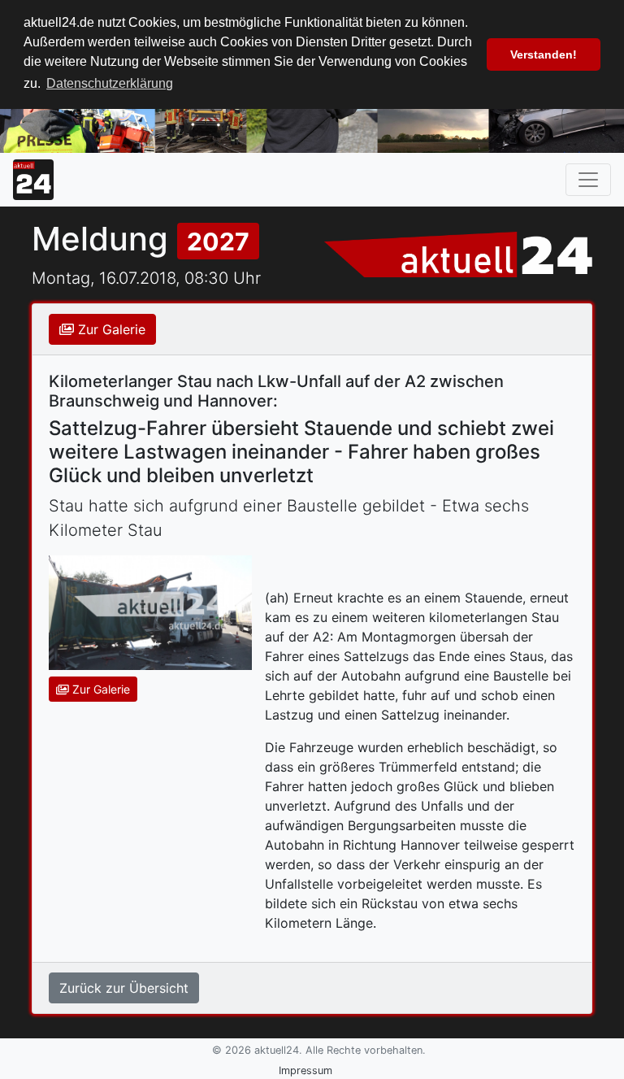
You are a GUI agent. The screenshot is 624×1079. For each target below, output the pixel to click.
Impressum (305, 1070)
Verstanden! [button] (543, 54)
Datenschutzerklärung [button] (109, 83)
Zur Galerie (109, 329)
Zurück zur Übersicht (123, 988)
